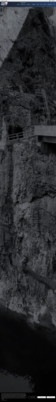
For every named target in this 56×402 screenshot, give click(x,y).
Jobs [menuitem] (41, 4)
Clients (50, 0)
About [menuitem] (45, 5)
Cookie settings (32, 397)
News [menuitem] (38, 4)
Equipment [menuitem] (34, 4)
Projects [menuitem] (29, 5)
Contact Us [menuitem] (50, 4)
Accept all (50, 397)
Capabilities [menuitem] (23, 5)
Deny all (41, 397)
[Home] (4, 4)
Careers (54, 0)
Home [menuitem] (18, 4)
